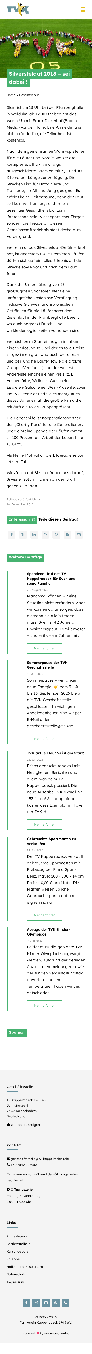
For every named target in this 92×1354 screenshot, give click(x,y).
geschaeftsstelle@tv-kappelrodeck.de (39, 1159)
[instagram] (36, 1303)
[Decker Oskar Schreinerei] (46, 1046)
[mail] (46, 1303)
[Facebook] (12, 535)
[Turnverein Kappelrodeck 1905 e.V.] (18, 4)
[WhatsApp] (45, 535)
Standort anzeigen (25, 1125)
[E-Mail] (79, 535)
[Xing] (68, 535)
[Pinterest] (56, 535)
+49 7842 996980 (23, 1165)
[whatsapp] (56, 1303)
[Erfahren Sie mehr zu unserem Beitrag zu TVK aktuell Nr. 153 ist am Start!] (15, 790)
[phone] (65, 1303)
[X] (23, 535)
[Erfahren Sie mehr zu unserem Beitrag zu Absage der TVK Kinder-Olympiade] (15, 969)
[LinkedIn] (34, 535)
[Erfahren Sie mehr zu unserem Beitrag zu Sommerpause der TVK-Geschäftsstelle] (15, 702)
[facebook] (26, 1303)
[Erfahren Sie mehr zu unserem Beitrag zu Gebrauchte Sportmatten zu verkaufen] (15, 878)
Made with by (46, 1333)
